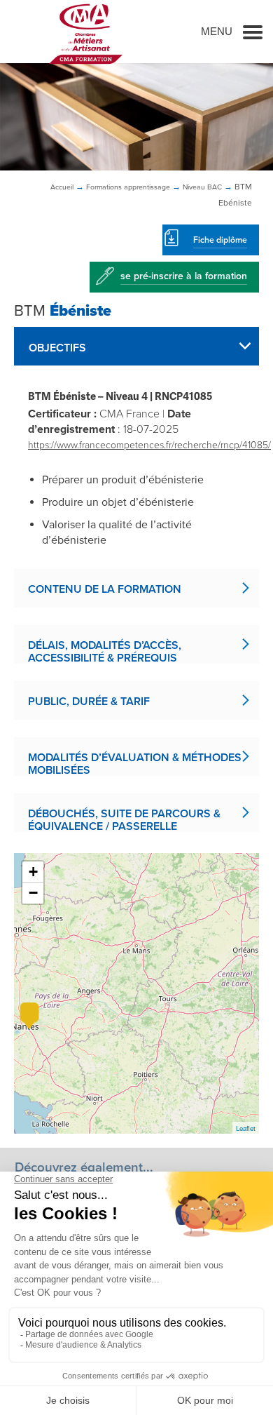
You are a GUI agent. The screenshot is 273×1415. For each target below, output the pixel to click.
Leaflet (245, 1128)
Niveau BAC (202, 187)
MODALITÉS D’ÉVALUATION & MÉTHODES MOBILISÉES (134, 763)
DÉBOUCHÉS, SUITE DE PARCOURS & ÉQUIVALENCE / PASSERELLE (124, 819)
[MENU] (252, 31)
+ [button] (33, 871)
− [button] (33, 892)
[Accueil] (85, 33)
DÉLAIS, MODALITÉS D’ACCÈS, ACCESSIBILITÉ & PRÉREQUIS (104, 651)
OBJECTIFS (57, 348)
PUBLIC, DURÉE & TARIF (89, 702)
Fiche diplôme (220, 240)
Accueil (62, 187)
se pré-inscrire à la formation (183, 276)
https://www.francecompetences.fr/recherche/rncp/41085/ (149, 445)
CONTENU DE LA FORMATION (104, 589)
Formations (128, 187)
